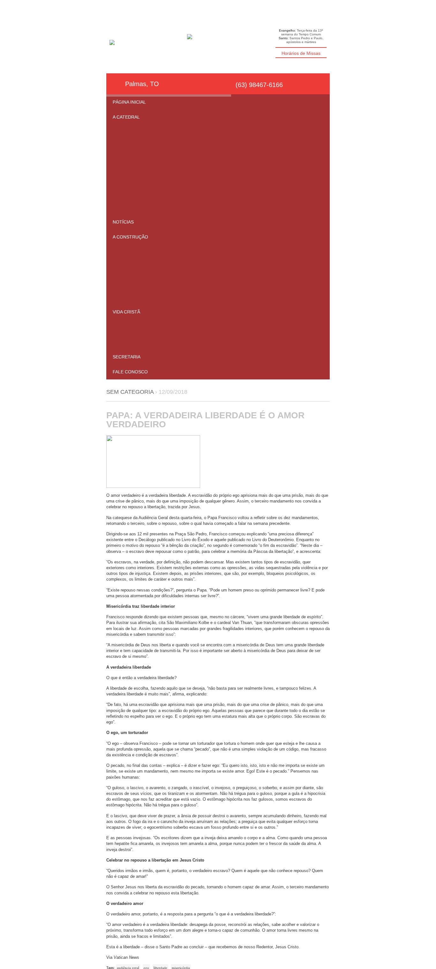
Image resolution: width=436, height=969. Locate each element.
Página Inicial (129, 102)
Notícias (123, 221)
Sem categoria (130, 392)
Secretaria (126, 356)
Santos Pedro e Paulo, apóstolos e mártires (305, 40)
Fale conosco (130, 371)
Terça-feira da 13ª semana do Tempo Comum (302, 32)
